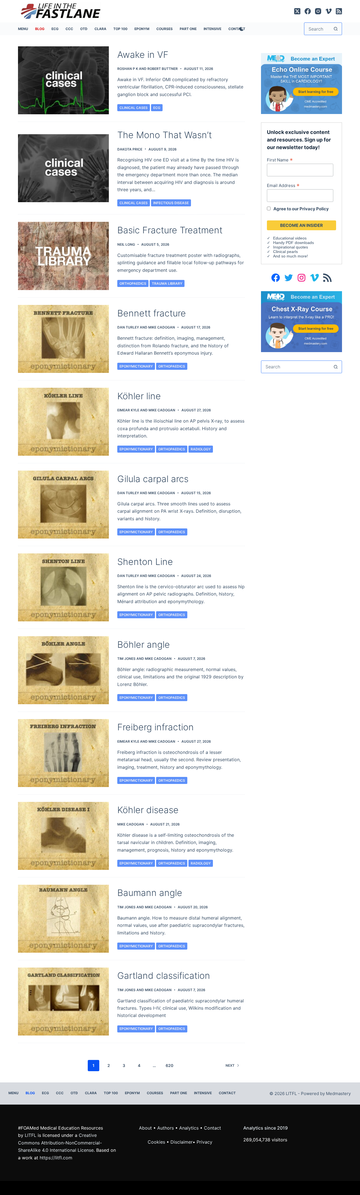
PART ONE (188, 29)
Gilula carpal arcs (152, 478)
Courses (164, 29)
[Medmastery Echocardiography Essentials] (301, 83)
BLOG (39, 29)
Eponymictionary (136, 366)
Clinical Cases (134, 108)
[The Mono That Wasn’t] (63, 168)
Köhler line (139, 396)
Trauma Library (167, 283)
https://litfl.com (56, 1157)
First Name (280, 160)
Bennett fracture (151, 313)
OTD (83, 29)
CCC (69, 29)
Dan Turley (128, 327)
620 (169, 1065)
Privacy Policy (314, 208)
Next (230, 1065)
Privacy (204, 1142)
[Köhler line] (63, 422)
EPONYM (141, 29)
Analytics (189, 1128)
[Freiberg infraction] (63, 753)
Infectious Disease (171, 203)
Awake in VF (142, 54)
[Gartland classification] (63, 1002)
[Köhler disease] (63, 836)
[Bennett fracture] (63, 339)
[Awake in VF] (63, 80)
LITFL (30, 1135)
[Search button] (336, 29)
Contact (227, 1093)
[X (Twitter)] (297, 11)
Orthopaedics (133, 283)
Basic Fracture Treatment (169, 230)
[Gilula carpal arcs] (63, 505)
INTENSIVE (212, 29)
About (145, 1128)
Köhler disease (148, 809)
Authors (165, 1128)
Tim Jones (126, 658)
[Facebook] (308, 11)
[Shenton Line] (63, 587)
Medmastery (338, 1093)
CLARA (100, 29)
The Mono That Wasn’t (164, 134)
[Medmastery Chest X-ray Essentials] (301, 321)
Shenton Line (145, 561)
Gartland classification (163, 975)
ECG (54, 29)
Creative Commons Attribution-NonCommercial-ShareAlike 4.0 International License (60, 1142)
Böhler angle (143, 644)
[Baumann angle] (63, 919)
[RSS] (339, 11)
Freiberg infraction (155, 727)
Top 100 (120, 29)
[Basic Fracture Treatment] (63, 256)
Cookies (157, 1142)
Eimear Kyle (128, 410)
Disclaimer (181, 1142)
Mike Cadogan (161, 327)
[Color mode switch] (240, 29)
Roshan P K (127, 69)
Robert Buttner (162, 69)
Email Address (283, 185)
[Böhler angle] (63, 670)
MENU (23, 29)
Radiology (201, 449)
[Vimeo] (328, 11)
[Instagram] (318, 11)
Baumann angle (149, 892)
